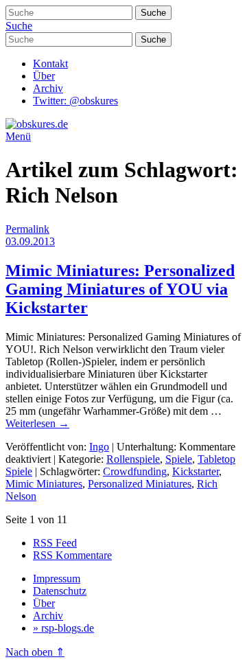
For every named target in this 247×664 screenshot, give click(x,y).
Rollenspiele (133, 459)
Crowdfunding (135, 471)
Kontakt (50, 63)
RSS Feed (55, 543)
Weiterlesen (37, 423)
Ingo (99, 447)
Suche (18, 26)
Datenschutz (59, 591)
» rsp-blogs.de (63, 628)
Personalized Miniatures (139, 484)
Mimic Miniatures (43, 484)
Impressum (56, 578)
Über (44, 76)
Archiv (48, 88)
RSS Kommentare (72, 555)
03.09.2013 (30, 241)
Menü (18, 136)
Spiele (178, 459)
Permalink (27, 229)
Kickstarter (195, 471)
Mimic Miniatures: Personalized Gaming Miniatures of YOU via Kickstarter (120, 289)
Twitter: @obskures (75, 100)
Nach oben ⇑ (34, 652)
